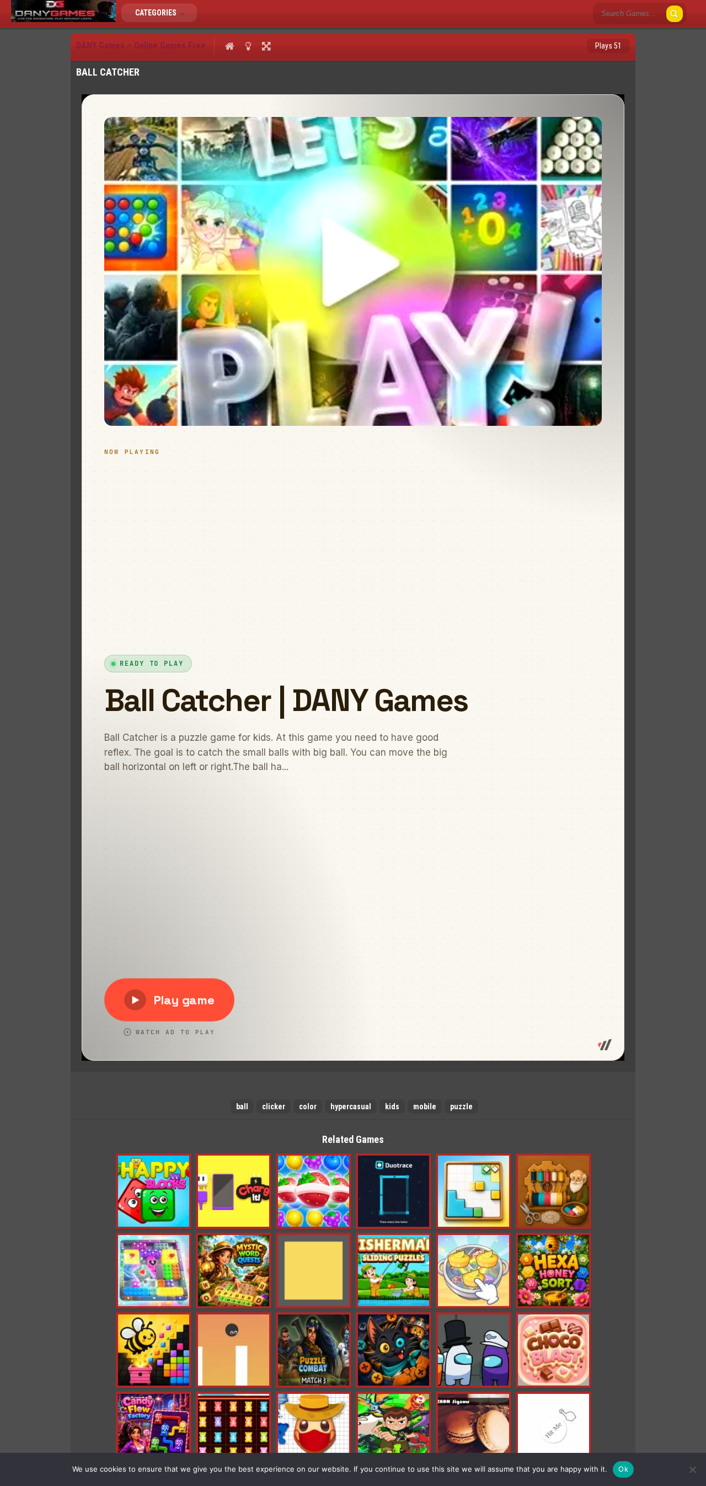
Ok (623, 1468)
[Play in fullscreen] (266, 45)
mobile (424, 1106)
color (308, 1106)
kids (392, 1106)
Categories (156, 12)
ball (242, 1106)
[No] (692, 1469)
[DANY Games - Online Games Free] (63, 19)
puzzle (461, 1106)
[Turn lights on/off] (248, 45)
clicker (273, 1106)
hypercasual (350, 1106)
